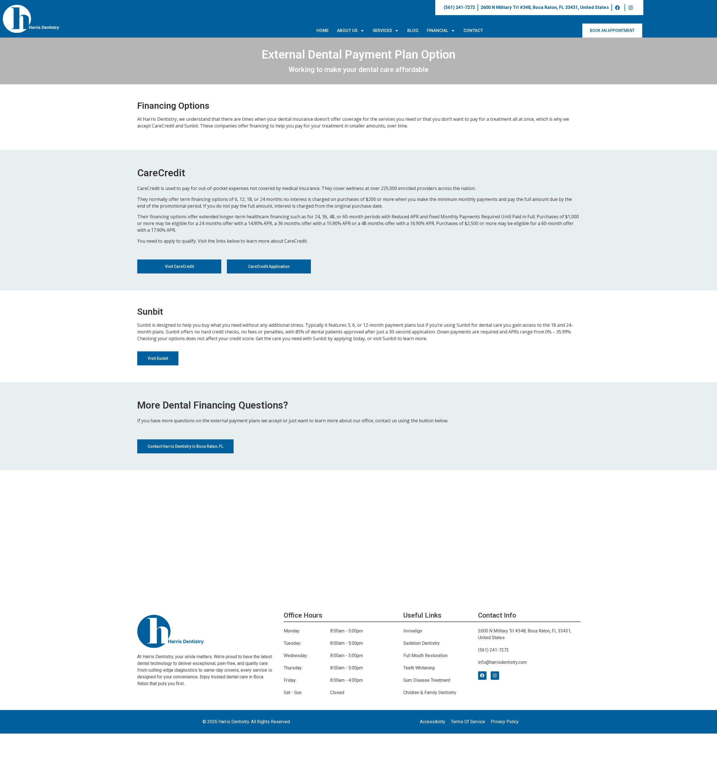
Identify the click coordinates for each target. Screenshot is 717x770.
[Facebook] (482, 675)
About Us (347, 30)
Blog (412, 30)
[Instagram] (495, 675)
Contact (473, 30)
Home (322, 30)
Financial (437, 30)
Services (382, 30)
